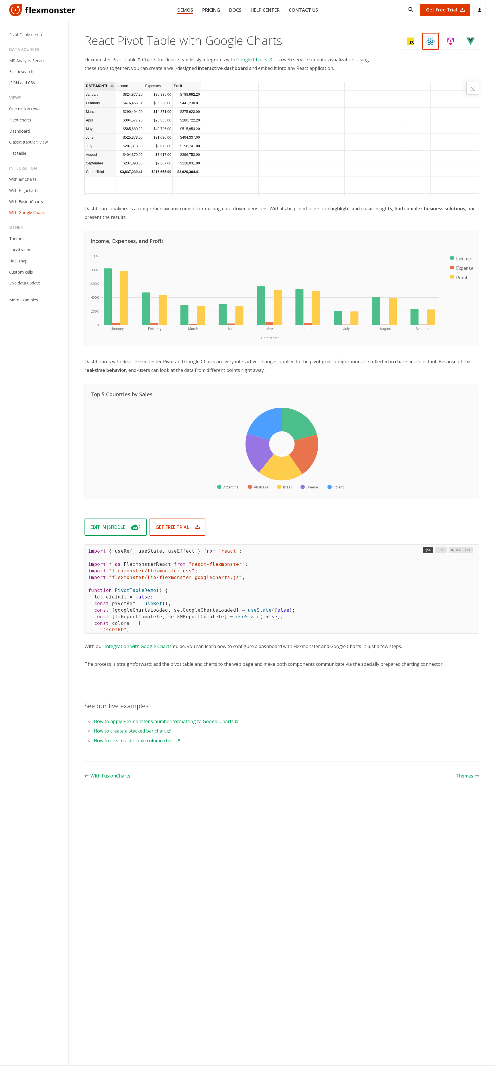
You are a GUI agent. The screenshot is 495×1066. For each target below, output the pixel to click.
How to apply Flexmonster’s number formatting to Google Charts (164, 721)
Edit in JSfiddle (108, 527)
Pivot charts (20, 120)
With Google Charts (27, 212)
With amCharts (23, 179)
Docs (235, 10)
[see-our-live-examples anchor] (151, 705)
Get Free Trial (441, 10)
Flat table (17, 153)
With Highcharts (23, 190)
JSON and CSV (22, 82)
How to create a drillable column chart (134, 740)
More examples (23, 300)
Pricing (211, 10)
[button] (141, 86)
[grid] (282, 139)
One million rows (24, 108)
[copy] (469, 623)
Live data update (24, 283)
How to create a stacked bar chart (130, 731)
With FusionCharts (26, 201)
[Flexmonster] (42, 10)
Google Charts (251, 59)
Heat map (18, 261)
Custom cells (21, 272)
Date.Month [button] (97, 86)
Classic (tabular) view (28, 142)
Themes (16, 238)
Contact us (303, 10)
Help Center (265, 10)
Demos (185, 10)
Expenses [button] (153, 86)
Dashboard (19, 131)
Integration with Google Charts (138, 646)
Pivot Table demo (25, 34)
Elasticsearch (21, 71)
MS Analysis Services (28, 60)
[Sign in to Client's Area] (479, 10)
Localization (20, 249)
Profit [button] (178, 86)
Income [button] (122, 86)
